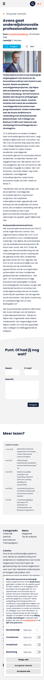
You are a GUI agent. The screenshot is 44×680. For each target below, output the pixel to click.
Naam (8, 368)
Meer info (28, 630)
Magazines (27, 533)
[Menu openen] (4, 3)
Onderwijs (7, 533)
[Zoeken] (33, 4)
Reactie (9, 379)
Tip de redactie (29, 536)
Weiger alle (23, 660)
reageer (13, 46)
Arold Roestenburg (18, 34)
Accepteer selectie (23, 665)
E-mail (27, 368)
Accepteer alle (23, 671)
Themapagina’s (10, 543)
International (9, 539)
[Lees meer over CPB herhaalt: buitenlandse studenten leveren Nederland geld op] (22, 464)
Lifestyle (7, 536)
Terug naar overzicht (16, 13)
